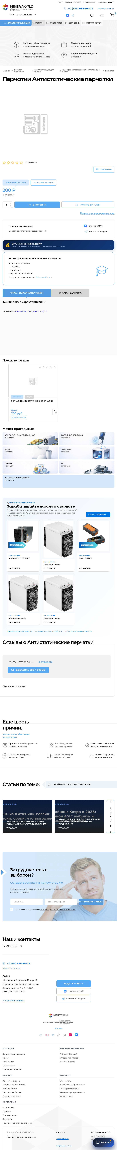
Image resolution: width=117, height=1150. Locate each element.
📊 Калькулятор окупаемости (19, 631)
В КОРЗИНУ (39, 205)
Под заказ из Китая (44, 183)
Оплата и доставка (72, 2)
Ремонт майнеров (11, 1081)
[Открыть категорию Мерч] (30, 453)
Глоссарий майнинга (69, 1088)
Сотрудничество (10, 1115)
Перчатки (109, 71)
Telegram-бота (43, 277)
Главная (6, 71)
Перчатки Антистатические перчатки (32, 401)
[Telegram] (53, 1035)
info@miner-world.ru (13, 1000)
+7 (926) (80, 8)
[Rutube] (70, 1035)
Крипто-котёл (9, 1066)
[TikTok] (58, 1035)
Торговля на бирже (12, 1092)
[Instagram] (64, 1035)
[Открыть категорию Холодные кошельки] (87, 438)
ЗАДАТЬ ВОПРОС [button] (74, 983)
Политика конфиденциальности (18, 1123)
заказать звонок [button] (106, 9)
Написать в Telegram (73, 15)
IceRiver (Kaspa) (67, 1062)
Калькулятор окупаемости (72, 1092)
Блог (60, 2)
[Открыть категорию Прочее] (30, 467)
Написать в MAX (68, 15)
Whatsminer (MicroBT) (70, 1058)
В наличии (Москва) (16, 183)
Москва (58, 1028)
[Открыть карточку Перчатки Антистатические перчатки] (33, 380)
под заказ (33, 311)
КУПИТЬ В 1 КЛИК (90, 205)
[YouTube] (47, 1035)
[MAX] (76, 1035)
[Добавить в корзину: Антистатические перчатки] (55, 412)
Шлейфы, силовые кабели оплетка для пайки (81, 71)
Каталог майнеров (19, 71)
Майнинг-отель (10, 1088)
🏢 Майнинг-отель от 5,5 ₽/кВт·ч (48, 631)
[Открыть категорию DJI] (87, 467)
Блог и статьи (66, 1081)
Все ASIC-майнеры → (98, 515)
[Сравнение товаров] (102, 15)
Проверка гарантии (106, 2)
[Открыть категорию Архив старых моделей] (58, 481)
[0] (112, 15)
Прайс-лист (8, 1062)
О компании (89, 2)
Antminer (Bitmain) (68, 1054)
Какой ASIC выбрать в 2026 (72, 1085)
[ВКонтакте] (40, 1035)
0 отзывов (31, 162)
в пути (43, 311)
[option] (33, 393)
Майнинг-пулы (66, 1096)
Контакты (7, 1111)
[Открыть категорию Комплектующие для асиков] (30, 438)
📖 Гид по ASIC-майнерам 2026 (78, 631)
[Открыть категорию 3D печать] (87, 453)
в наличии (20, 311)
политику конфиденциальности (57, 909)
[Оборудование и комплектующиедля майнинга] (58, 1016)
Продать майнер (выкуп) (14, 1085)
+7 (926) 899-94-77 (62, 1138)
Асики (5, 1058)
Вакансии (7, 1119)
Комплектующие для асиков (44, 71)
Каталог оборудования (14, 1054)
